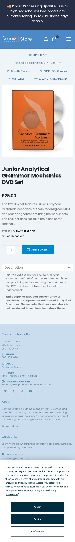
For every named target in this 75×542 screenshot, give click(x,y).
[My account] (46, 39)
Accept (37, 507)
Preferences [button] (12, 494)
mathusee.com (14, 454)
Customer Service (12, 367)
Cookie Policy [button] (52, 486)
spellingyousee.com (17, 458)
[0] (54, 38)
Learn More (11, 426)
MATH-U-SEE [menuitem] (40, 55)
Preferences (37, 531)
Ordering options (18, 381)
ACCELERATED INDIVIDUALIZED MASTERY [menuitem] (39, 63)
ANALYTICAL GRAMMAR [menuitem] (56, 70)
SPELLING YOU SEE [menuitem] (20, 70)
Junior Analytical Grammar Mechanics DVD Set (32, 175)
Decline (37, 519)
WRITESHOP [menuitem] (18, 78)
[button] (37, 267)
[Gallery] (37, 121)
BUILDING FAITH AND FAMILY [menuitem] (53, 78)
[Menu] (68, 39)
